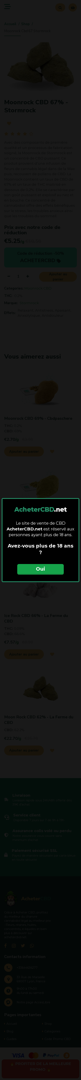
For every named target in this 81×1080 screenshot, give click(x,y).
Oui (40, 569)
